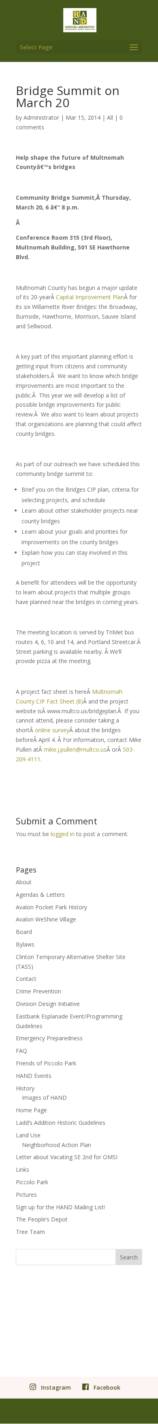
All (110, 117)
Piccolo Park (32, 1182)
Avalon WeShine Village (46, 919)
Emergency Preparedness (49, 1038)
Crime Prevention (38, 991)
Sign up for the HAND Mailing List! (60, 1207)
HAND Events (33, 1076)
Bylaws (25, 944)
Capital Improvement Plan (90, 297)
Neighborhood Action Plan (56, 1145)
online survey (52, 730)
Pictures (26, 1194)
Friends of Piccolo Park (46, 1063)
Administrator (41, 117)
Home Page (31, 1110)
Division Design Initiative (48, 1004)
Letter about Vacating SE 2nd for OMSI (66, 1157)
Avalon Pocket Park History (51, 907)
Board (24, 932)
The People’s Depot (42, 1219)
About (24, 882)
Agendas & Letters (40, 894)
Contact (26, 978)
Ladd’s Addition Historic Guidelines (60, 1122)
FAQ (21, 1050)
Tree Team (30, 1232)
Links (22, 1169)
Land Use (28, 1135)
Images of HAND (44, 1097)
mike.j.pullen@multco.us (75, 749)
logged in (63, 834)
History (25, 1088)
